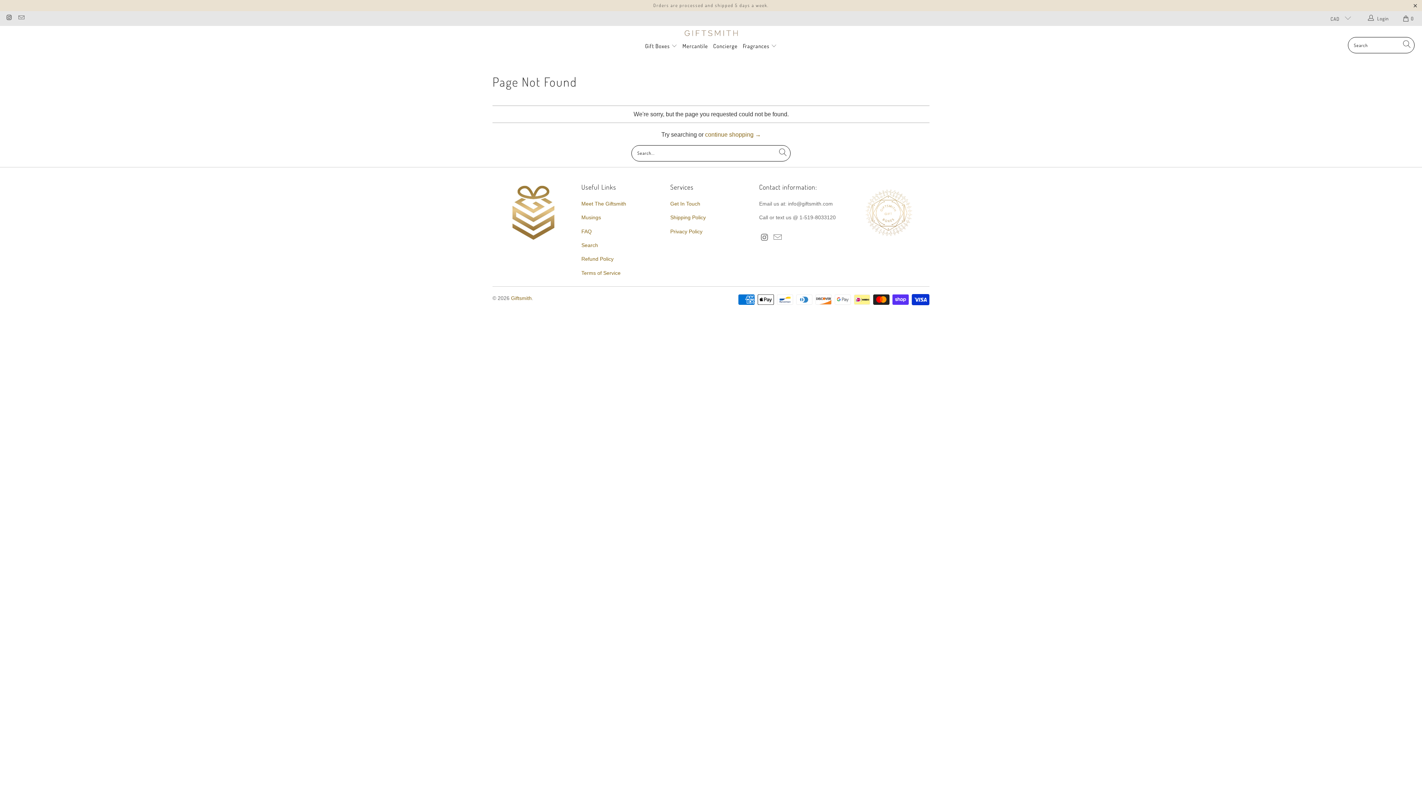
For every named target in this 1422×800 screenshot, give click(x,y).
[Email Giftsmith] (20, 18)
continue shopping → (733, 134)
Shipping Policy (688, 217)
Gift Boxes (657, 46)
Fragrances (757, 46)
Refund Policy (597, 259)
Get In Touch (685, 204)
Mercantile (695, 46)
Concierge (725, 46)
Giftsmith (521, 298)
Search (589, 245)
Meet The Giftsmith (603, 204)
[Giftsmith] (711, 33)
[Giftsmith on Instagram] (9, 18)
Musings (591, 217)
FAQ (586, 231)
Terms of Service (601, 273)
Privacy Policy (686, 231)
